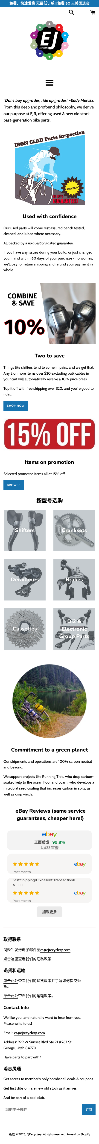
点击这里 (10, 959)
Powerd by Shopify (78, 1134)
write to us (23, 1023)
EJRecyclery (34, 1134)
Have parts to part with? (22, 1057)
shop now (16, 405)
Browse (13, 485)
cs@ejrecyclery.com (55, 950)
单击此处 (10, 981)
